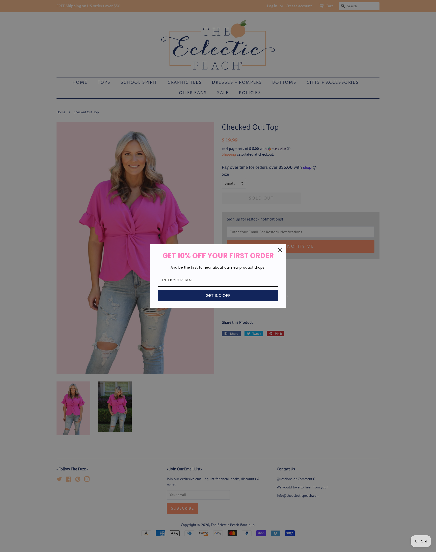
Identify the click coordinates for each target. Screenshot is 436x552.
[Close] (280, 250)
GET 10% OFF (218, 295)
